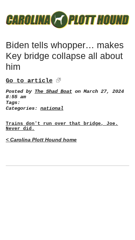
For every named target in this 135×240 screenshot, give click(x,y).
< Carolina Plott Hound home (41, 139)
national (51, 108)
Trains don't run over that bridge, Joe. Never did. (62, 126)
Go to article (29, 80)
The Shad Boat (53, 91)
